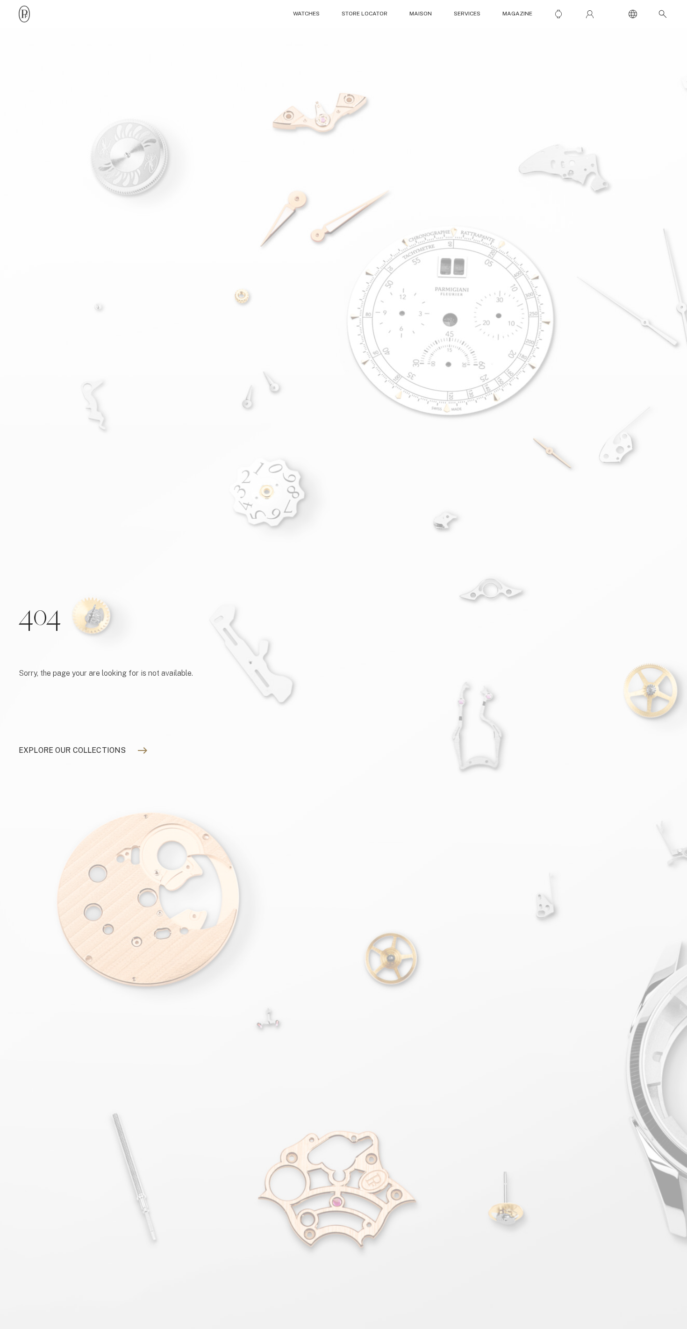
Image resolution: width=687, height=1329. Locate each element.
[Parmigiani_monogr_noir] (24, 14)
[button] (661, 14)
